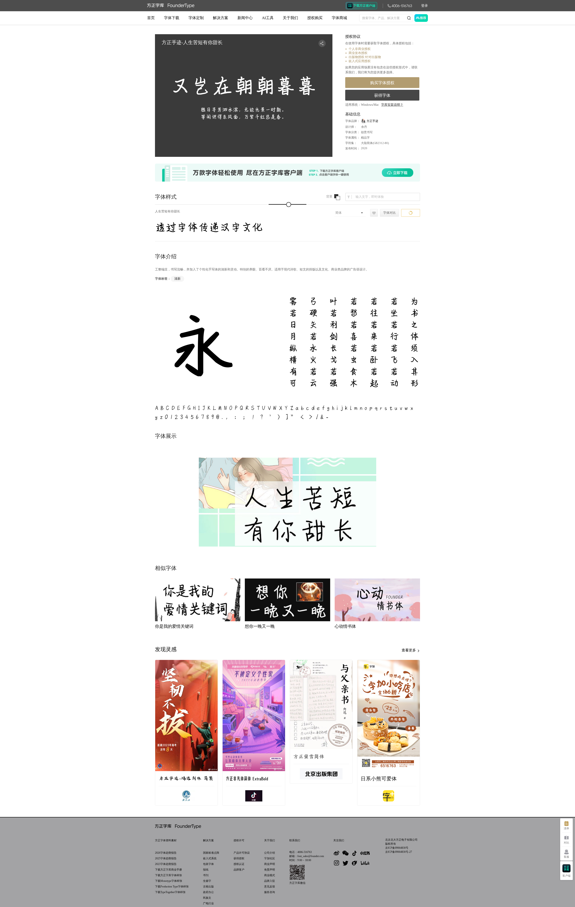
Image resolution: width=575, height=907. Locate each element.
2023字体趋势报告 (166, 864)
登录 (424, 5)
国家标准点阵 (211, 852)
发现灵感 (166, 649)
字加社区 (269, 858)
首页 (151, 18)
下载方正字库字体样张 (168, 875)
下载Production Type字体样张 (172, 886)
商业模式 (269, 875)
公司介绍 (269, 852)
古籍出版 (208, 886)
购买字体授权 (382, 83)
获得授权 (239, 858)
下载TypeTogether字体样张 (170, 892)
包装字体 (208, 864)
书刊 (205, 875)
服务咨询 (269, 892)
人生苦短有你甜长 (167, 211)
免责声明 (269, 869)
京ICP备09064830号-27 (398, 851)
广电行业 (208, 903)
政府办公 (208, 892)
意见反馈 (269, 886)
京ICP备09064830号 (396, 847)
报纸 (205, 869)
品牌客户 (239, 869)
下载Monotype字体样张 (168, 880)
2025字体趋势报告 (166, 858)
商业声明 (269, 864)
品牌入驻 (269, 880)
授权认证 (239, 864)
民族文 (207, 897)
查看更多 (409, 650)
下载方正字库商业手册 (168, 869)
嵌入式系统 (210, 858)
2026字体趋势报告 (166, 852)
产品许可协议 (242, 852)
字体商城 (339, 18)
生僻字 (207, 880)
